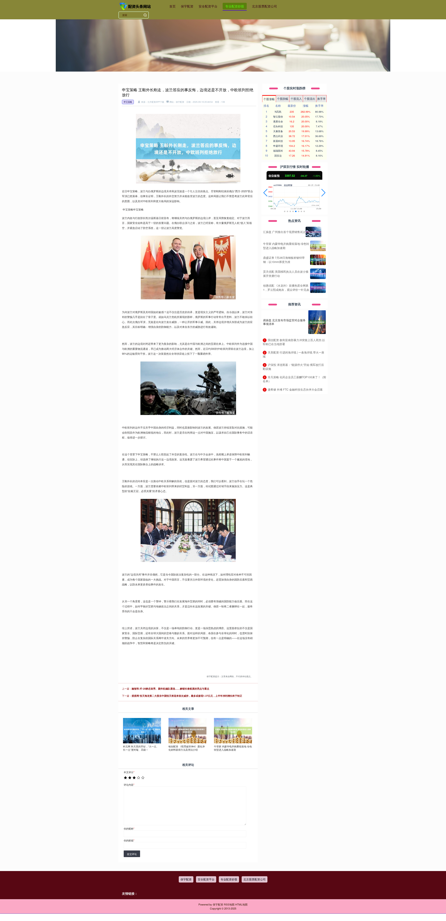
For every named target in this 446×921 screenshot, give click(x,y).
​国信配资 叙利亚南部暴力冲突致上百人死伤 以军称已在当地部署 (294, 342)
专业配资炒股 (234, 6)
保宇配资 (187, 6)
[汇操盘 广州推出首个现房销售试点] (313, 232)
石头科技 (278, 126)
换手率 (321, 99)
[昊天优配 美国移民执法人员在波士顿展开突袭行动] (318, 274)
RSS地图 (229, 904)
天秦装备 (278, 131)
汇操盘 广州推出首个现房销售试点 (284, 232)
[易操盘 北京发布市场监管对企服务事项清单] (317, 322)
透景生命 (278, 121)
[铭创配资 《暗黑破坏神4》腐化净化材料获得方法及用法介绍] (187, 730)
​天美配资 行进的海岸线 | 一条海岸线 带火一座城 (293, 354)
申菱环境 (278, 145)
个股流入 (296, 99)
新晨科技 (278, 141)
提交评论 (132, 854)
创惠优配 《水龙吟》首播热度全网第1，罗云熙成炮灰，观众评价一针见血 (286, 287)
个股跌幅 (282, 99)
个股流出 (309, 99)
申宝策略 (128, 101)
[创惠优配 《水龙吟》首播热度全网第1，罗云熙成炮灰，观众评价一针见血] (318, 287)
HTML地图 (241, 904)
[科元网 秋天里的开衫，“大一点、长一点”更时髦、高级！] (142, 730)
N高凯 (278, 111)
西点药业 (278, 136)
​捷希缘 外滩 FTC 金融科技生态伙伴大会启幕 (295, 389)
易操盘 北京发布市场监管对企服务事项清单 (284, 322)
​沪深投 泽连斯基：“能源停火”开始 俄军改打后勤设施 (293, 367)
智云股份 (278, 116)
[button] (265, 193)
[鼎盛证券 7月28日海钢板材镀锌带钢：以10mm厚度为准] (318, 260)
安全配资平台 (208, 6)
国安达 (278, 155)
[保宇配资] (135, 5)
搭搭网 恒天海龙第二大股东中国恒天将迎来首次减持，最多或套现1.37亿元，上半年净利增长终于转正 (187, 695)
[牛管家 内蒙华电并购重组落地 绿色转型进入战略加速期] (233, 730)
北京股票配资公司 (264, 6)
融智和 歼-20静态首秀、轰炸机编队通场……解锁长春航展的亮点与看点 (170, 688)
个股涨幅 (269, 99)
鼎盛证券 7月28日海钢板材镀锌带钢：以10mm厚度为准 (284, 260)
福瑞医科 (278, 150)
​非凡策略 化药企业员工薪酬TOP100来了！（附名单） (294, 379)
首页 (172, 6)
